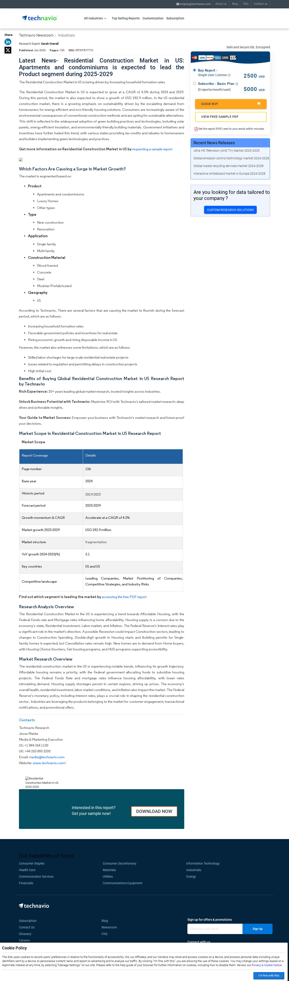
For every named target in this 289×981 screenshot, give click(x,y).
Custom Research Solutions (230, 210)
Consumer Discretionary (119, 863)
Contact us (261, 3)
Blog (235, 3)
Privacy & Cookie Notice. (267, 965)
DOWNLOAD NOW (154, 811)
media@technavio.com (47, 757)
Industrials (66, 35)
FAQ (245, 3)
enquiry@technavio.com (195, 4)
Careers (24, 940)
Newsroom (111, 927)
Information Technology (203, 863)
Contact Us (27, 927)
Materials (109, 870)
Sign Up (257, 928)
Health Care (27, 870)
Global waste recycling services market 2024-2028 (228, 166)
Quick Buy (209, 104)
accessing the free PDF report (124, 597)
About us (221, 3)
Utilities (108, 876)
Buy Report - (213, 72)
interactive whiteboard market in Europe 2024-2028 (229, 173)
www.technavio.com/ (49, 763)
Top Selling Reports (126, 18)
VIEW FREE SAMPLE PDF (219, 116)
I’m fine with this (268, 975)
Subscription (175, 18)
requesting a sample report (152, 149)
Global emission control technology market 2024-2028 (231, 158)
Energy (191, 876)
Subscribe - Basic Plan (216, 84)
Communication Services (36, 876)
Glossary (25, 934)
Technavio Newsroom (36, 35)
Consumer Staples (31, 863)
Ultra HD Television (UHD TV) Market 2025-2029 (226, 150)
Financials (26, 883)
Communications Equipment (122, 883)
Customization (152, 18)
